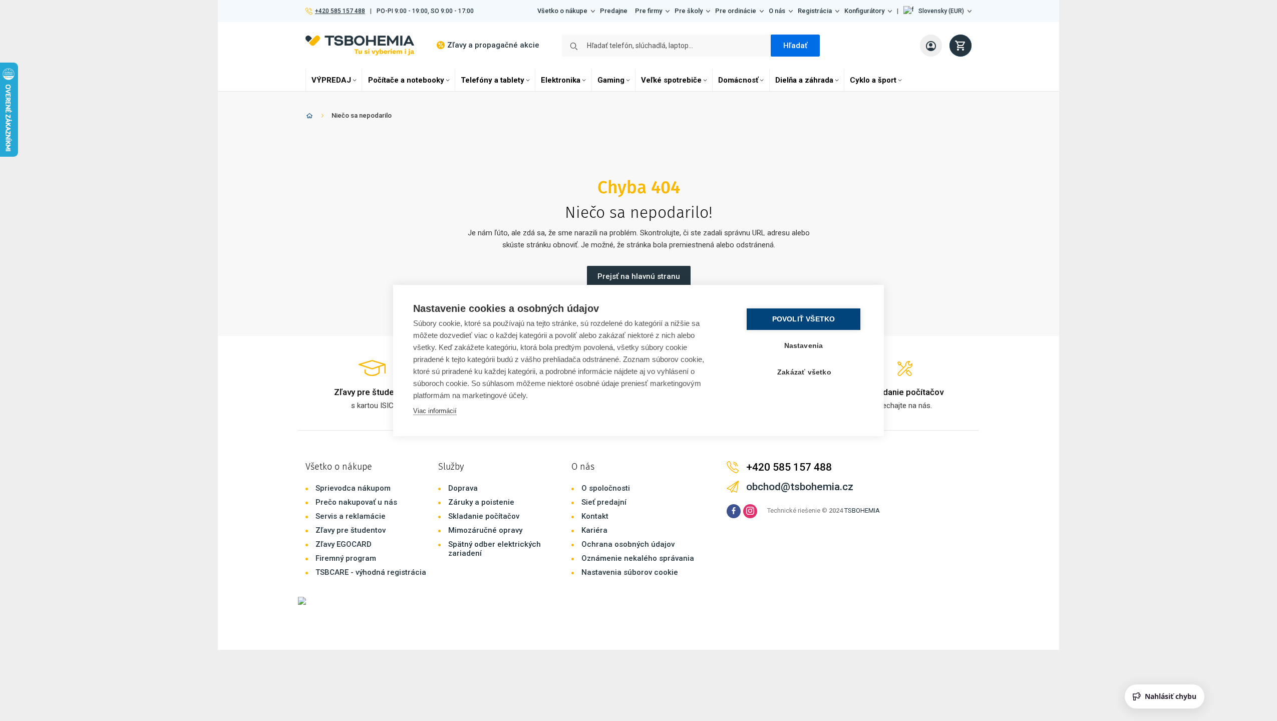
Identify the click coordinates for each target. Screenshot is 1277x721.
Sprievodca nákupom (353, 488)
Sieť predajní (603, 502)
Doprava (463, 488)
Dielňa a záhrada (804, 80)
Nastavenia (803, 345)
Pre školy (689, 11)
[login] (931, 46)
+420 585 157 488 (339, 11)
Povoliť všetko (803, 319)
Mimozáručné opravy (485, 530)
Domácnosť (738, 80)
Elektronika (560, 80)
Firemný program (345, 558)
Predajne (613, 11)
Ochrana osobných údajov (628, 544)
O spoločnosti (605, 488)
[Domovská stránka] (309, 117)
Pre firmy (648, 11)
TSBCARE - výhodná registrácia (370, 572)
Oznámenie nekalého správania (637, 558)
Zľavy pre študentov (350, 530)
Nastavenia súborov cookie (629, 572)
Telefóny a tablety (492, 80)
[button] (937, 11)
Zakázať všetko (804, 372)
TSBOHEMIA (862, 510)
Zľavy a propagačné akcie (493, 45)
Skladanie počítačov (483, 516)
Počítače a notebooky (406, 80)
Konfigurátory (864, 11)
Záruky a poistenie (481, 502)
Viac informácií (435, 411)
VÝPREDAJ (331, 80)
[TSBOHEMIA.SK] (359, 45)
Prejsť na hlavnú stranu (638, 276)
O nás (777, 11)
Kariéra (594, 530)
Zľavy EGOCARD (343, 544)
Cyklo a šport (873, 80)
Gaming (610, 80)
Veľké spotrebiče (671, 80)
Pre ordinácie (735, 11)
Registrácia (815, 11)
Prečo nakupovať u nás (356, 502)
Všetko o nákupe (562, 11)
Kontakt (594, 516)
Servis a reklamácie (350, 516)
